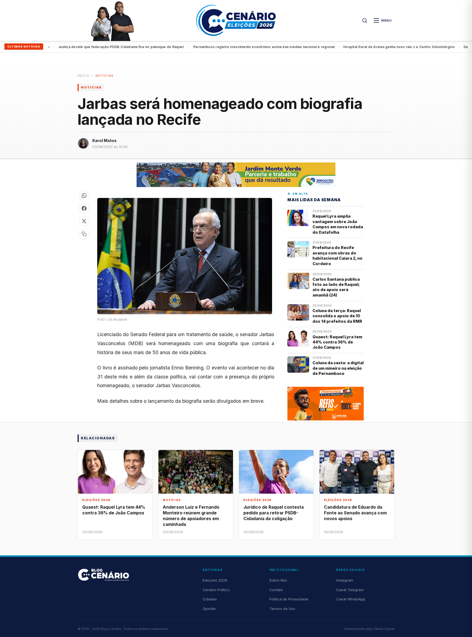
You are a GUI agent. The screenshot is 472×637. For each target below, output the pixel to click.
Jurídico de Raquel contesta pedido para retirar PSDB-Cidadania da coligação (273, 513)
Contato (276, 590)
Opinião (209, 608)
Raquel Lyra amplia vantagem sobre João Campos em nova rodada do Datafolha (337, 224)
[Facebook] (84, 208)
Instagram (344, 580)
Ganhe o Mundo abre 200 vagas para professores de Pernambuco (394, 47)
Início (84, 76)
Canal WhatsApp (350, 599)
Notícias (105, 76)
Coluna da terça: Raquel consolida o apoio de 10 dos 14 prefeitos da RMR (337, 316)
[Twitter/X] (84, 221)
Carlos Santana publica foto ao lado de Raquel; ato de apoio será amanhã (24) (336, 287)
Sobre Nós (278, 580)
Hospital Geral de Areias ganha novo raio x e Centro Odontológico (274, 47)
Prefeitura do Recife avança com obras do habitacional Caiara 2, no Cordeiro (337, 255)
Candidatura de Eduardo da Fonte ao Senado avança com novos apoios (355, 513)
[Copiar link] (84, 234)
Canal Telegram (350, 590)
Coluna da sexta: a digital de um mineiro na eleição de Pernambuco (338, 368)
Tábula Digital (383, 629)
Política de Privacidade (288, 599)
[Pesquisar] (364, 20)
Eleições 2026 (215, 580)
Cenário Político (216, 590)
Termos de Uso (282, 608)
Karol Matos (104, 140)
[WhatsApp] (84, 195)
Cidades (210, 599)
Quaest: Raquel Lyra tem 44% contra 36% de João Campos (337, 342)
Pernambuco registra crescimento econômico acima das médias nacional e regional (139, 47)
